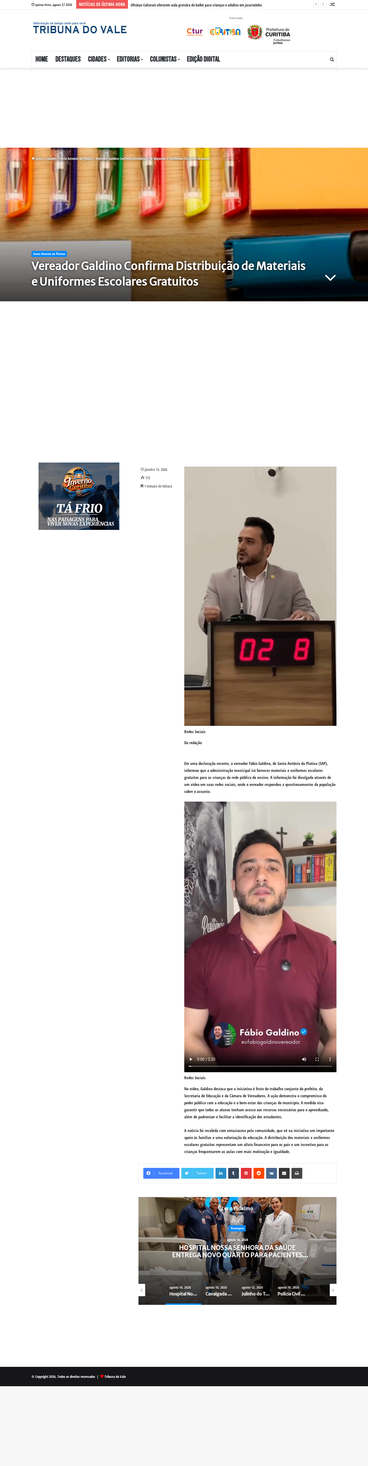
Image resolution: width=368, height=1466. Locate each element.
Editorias (128, 59)
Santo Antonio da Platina (76, 158)
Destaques (68, 59)
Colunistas (163, 59)
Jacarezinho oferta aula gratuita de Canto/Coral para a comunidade (180, 5)
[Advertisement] (161, 108)
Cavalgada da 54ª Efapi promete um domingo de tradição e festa (237, 1251)
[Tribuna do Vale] (80, 27)
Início (39, 158)
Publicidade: (236, 18)
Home (42, 59)
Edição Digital (203, 59)
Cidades (97, 59)
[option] (237, 1251)
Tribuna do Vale (115, 1376)
